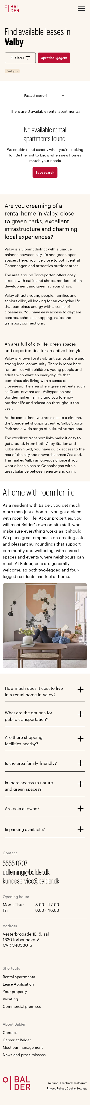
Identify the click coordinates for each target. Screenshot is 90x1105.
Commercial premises (22, 1006)
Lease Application (18, 984)
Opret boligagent (54, 58)
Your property (15, 991)
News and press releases (24, 1054)
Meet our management (23, 1047)
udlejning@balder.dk (26, 872)
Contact (10, 1032)
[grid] (37, 71)
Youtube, (53, 1082)
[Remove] (17, 71)
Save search (45, 172)
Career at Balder (17, 1040)
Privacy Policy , (56, 1088)
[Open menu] (81, 8)
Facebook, (66, 1082)
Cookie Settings (77, 1088)
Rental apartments (19, 976)
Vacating (10, 999)
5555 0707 (15, 863)
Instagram (80, 1082)
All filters (17, 58)
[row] (12, 71)
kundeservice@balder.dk (31, 880)
